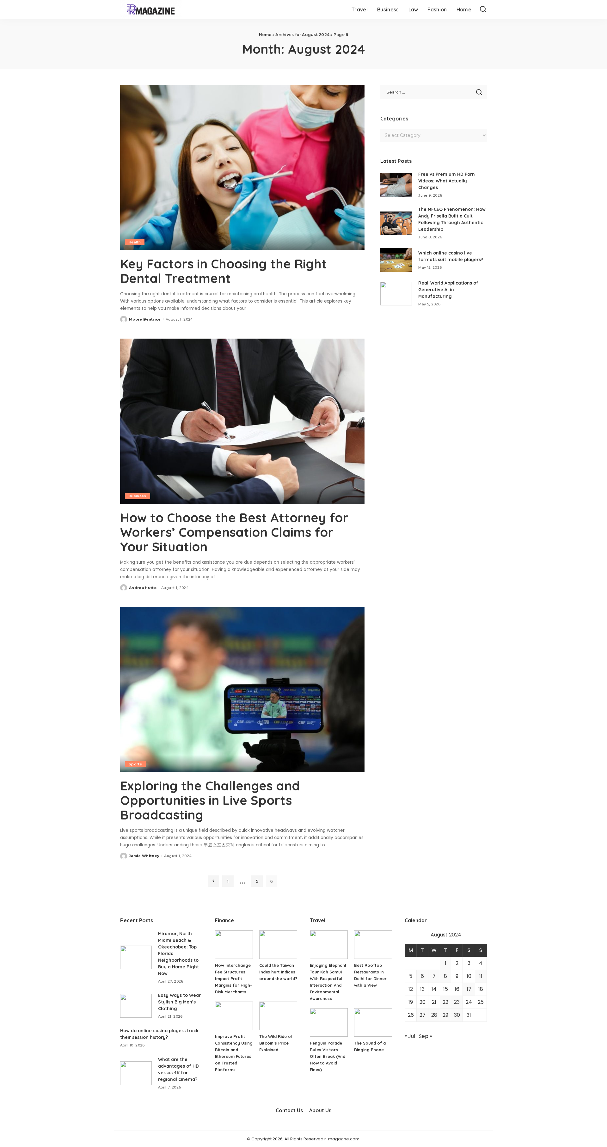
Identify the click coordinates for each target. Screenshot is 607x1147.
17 (469, 989)
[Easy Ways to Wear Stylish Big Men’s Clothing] (136, 1006)
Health (135, 242)
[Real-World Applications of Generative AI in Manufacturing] (396, 293)
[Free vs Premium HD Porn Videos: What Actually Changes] (396, 185)
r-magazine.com (341, 1139)
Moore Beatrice (145, 319)
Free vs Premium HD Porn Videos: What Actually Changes (446, 180)
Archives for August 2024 (302, 34)
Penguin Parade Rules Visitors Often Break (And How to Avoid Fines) (327, 1056)
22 (445, 1002)
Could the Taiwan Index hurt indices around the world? (278, 972)
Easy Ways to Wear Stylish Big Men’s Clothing (179, 1001)
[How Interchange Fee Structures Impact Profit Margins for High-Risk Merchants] (234, 944)
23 (457, 1002)
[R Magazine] (150, 9)
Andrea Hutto (142, 588)
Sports (135, 764)
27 (423, 1015)
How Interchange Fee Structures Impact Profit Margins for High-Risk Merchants (233, 978)
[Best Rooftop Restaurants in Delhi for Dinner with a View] (373, 944)
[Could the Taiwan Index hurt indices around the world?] (278, 944)
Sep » (425, 1036)
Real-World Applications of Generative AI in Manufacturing (448, 289)
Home (265, 34)
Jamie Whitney (144, 856)
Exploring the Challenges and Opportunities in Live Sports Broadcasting (210, 800)
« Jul (410, 1036)
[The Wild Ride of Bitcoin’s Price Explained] (278, 1016)
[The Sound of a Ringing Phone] (373, 1022)
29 (445, 1015)
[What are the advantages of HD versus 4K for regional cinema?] (136, 1073)
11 (480, 976)
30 (457, 1015)
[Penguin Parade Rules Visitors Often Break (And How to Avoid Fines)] (329, 1022)
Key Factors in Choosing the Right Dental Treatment (223, 271)
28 (434, 1015)
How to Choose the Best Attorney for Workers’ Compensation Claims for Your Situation (234, 532)
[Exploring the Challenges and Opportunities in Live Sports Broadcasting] (242, 689)
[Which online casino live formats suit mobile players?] (396, 260)
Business (137, 496)
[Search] (483, 9)
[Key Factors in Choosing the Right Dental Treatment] (242, 167)
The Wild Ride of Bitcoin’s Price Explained (276, 1043)
